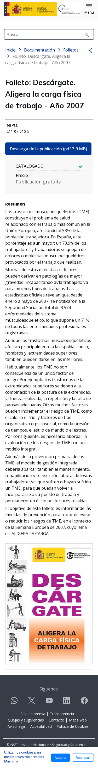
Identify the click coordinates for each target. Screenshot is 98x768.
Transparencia (62, 713)
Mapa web (78, 720)
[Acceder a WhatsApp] (14, 702)
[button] (89, 9)
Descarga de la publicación (48, 149)
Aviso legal (17, 726)
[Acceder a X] (31, 702)
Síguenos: (49, 689)
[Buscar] (87, 34)
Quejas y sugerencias (26, 720)
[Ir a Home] (42, 9)
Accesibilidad (41, 726)
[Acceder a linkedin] (66, 702)
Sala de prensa (32, 713)
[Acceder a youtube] (49, 702)
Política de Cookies (72, 726)
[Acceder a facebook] (84, 702)
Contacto (56, 720)
